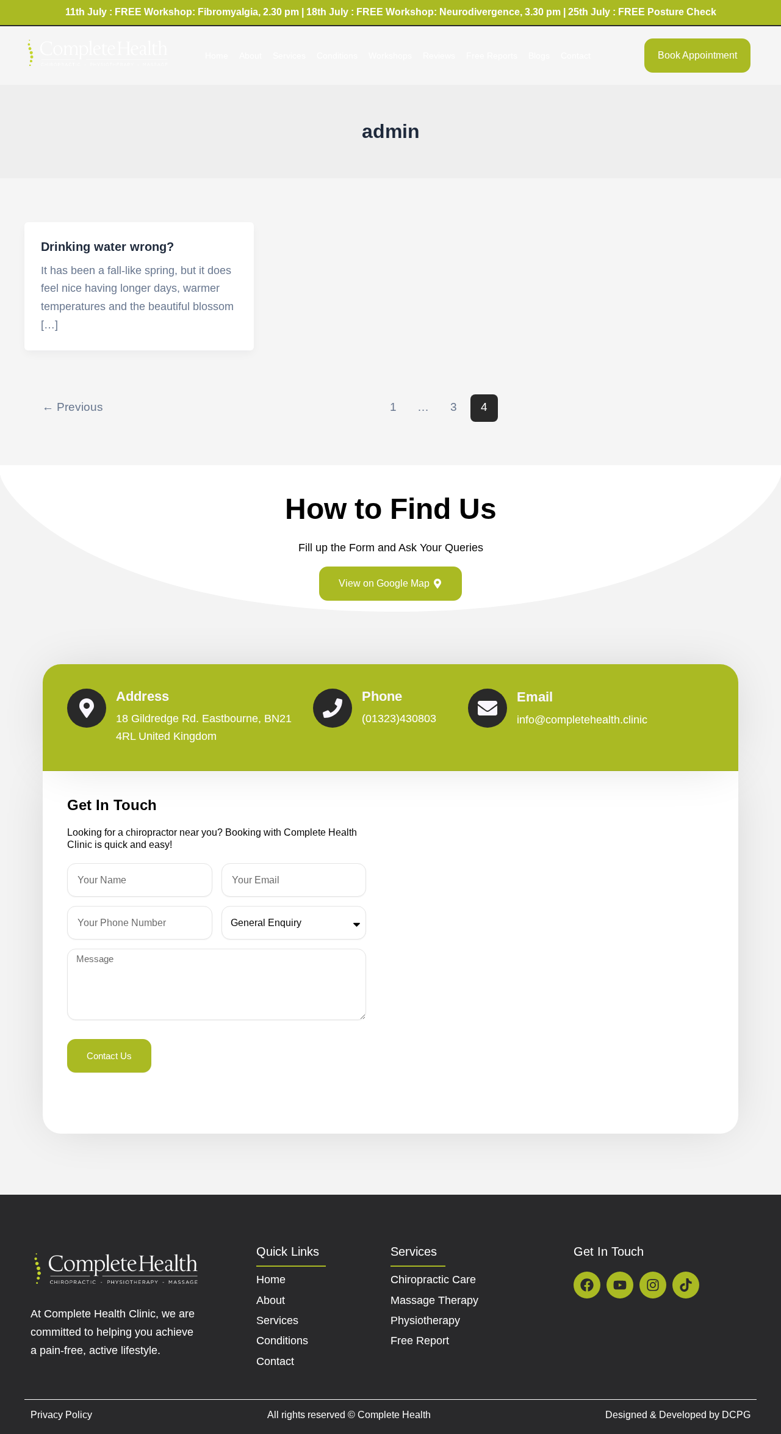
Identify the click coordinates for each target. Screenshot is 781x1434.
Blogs (539, 55)
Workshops (390, 55)
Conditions (337, 55)
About (250, 55)
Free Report (419, 1340)
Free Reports (491, 55)
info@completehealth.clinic (582, 720)
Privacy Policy (61, 1415)
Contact (576, 55)
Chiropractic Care (433, 1279)
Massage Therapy (434, 1300)
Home (216, 55)
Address (142, 696)
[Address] (86, 708)
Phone (382, 696)
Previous (72, 406)
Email (535, 696)
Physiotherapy (425, 1320)
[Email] (487, 708)
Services (289, 55)
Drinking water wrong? (107, 246)
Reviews (439, 55)
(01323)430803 (399, 718)
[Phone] (332, 708)
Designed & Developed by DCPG (677, 1415)
